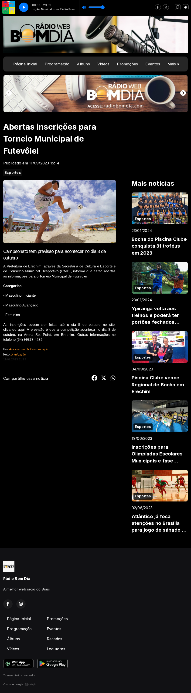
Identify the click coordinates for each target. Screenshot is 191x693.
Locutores (56, 649)
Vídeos (103, 64)
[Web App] (178, 7)
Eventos (152, 64)
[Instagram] (166, 7)
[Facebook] (158, 7)
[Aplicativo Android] (186, 7)
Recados (54, 638)
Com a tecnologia (13, 684)
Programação (57, 64)
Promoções (127, 64)
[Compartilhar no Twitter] (103, 378)
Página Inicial (25, 64)
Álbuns (83, 64)
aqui (21, 329)
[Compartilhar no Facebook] (94, 378)
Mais (172, 64)
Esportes (13, 173)
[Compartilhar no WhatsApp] (113, 378)
